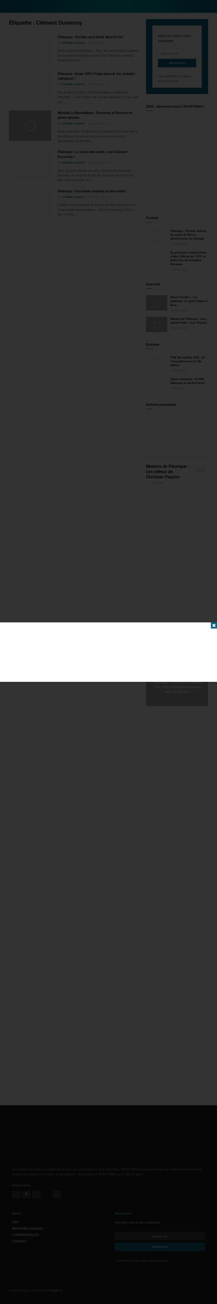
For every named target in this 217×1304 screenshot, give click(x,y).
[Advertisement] (108, 652)
